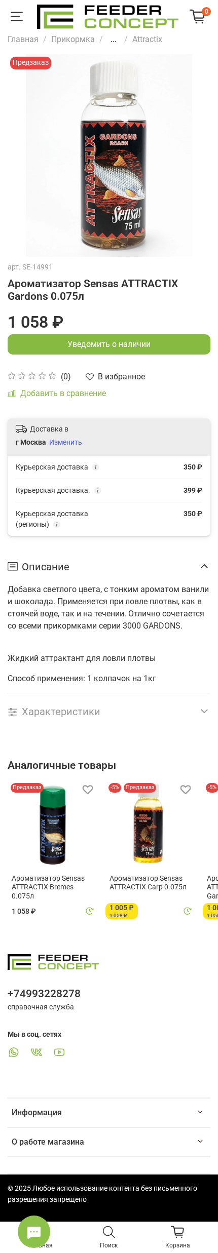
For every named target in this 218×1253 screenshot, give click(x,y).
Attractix (147, 39)
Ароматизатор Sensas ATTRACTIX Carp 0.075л (148, 882)
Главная (23, 39)
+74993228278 (44, 994)
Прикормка (73, 39)
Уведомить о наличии (109, 344)
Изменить (65, 442)
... (114, 39)
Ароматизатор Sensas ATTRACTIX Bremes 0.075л (48, 887)
